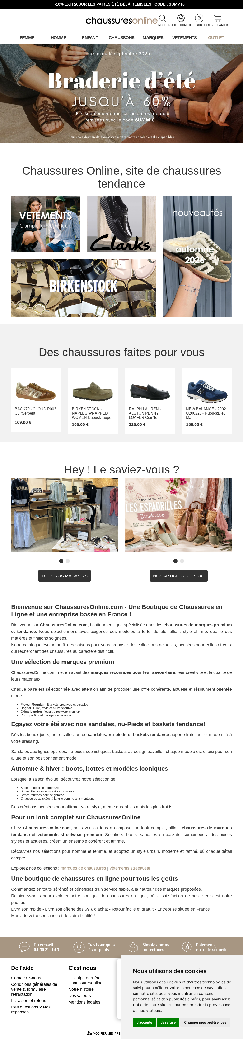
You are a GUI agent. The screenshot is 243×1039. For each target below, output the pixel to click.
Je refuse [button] (168, 1022)
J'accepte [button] (144, 1022)
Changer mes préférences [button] (205, 1022)
